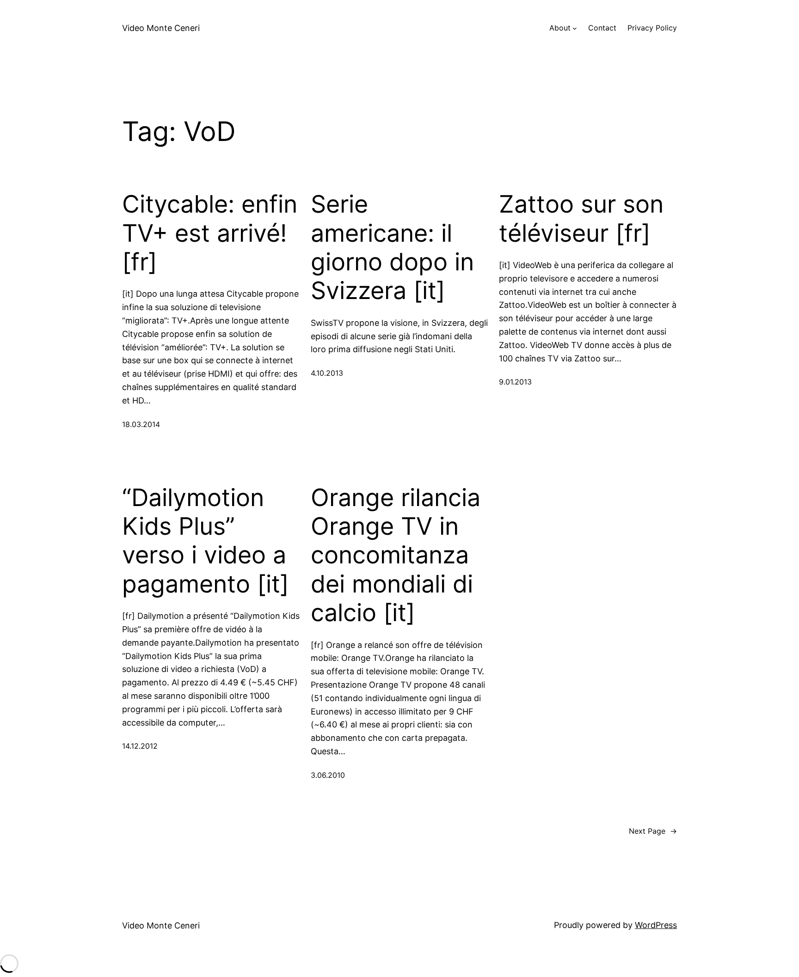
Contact (602, 27)
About (560, 27)
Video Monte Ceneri (161, 28)
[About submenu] (574, 28)
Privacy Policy (652, 27)
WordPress (656, 925)
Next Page (653, 831)
